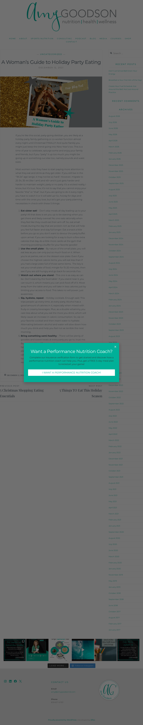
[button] (115, 347)
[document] (71, 362)
